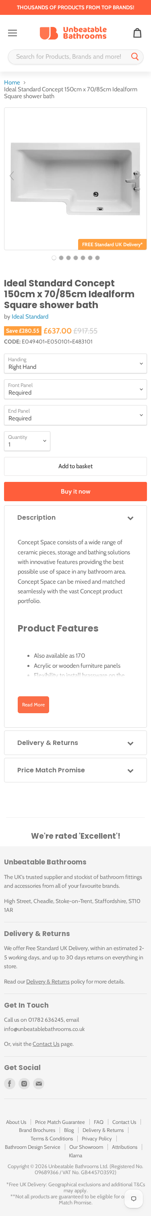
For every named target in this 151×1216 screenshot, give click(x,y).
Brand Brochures (37, 1130)
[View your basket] (137, 33)
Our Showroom (86, 1147)
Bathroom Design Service (32, 1147)
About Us (16, 1122)
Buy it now (76, 491)
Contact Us (46, 1043)
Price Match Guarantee (60, 1122)
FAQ (98, 1122)
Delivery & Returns (48, 981)
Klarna (75, 1155)
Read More (33, 705)
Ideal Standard (30, 316)
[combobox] (67, 57)
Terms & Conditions (52, 1138)
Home (12, 82)
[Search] (135, 57)
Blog (69, 1130)
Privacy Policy (97, 1138)
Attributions (124, 1147)
